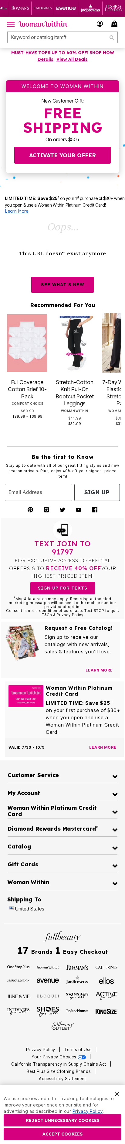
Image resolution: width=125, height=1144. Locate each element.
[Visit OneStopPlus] (18, 967)
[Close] (116, 1093)
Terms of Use (78, 1049)
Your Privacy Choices (54, 1056)
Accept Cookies (62, 1134)
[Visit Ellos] (106, 980)
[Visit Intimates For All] (18, 1011)
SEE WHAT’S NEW (62, 284)
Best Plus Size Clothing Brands (59, 1071)
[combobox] (62, 37)
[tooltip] (20, 8)
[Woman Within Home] (43, 24)
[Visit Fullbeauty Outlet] (62, 1026)
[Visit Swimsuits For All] (77, 996)
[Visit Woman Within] (48, 967)
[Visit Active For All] (107, 995)
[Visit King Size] (107, 1011)
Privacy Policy (40, 1049)
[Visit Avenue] (48, 980)
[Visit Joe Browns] (77, 980)
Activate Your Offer (62, 155)
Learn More (16, 211)
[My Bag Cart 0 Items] (115, 23)
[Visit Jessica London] (18, 980)
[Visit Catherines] (107, 967)
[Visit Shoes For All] (48, 1011)
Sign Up (97, 492)
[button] (100, 23)
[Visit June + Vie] (18, 996)
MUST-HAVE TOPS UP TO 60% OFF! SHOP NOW (62, 52)
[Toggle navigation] (11, 24)
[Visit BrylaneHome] (77, 1012)
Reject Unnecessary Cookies (63, 1120)
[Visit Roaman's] (77, 967)
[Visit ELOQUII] (48, 995)
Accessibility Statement (62, 1078)
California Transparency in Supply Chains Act (59, 1064)
